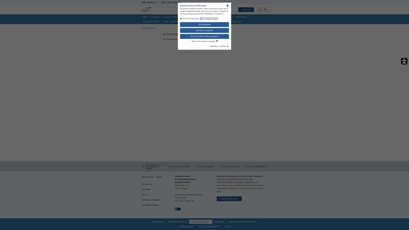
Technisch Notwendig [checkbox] (191, 18)
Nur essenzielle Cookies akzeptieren (204, 36)
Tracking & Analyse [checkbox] (210, 18)
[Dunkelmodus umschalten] (227, 6)
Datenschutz (224, 46)
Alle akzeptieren (204, 24)
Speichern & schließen (204, 30)
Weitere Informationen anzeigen (204, 41)
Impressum (214, 46)
